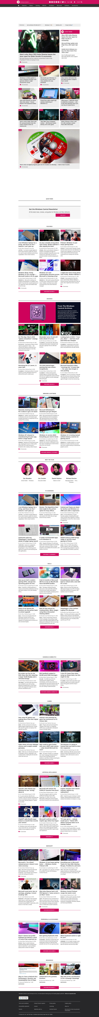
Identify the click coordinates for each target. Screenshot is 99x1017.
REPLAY (44, 5)
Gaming (38, 5)
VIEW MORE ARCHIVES (49, 384)
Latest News (68, 31)
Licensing (52, 1006)
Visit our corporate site (70, 993)
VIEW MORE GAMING (49, 763)
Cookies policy (68, 1003)
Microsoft (59, 5)
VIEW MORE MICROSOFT (49, 910)
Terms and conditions (24, 1003)
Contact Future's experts (39, 1003)
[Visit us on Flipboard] (58, 2)
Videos (31, 5)
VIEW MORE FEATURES (49, 291)
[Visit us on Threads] (60, 2)
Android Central (53, 1009)
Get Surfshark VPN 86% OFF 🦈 (34, 25)
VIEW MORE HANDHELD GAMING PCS (49, 691)
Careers (36, 1006)
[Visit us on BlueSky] (63, 2)
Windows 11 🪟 (48, 25)
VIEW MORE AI (49, 836)
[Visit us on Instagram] (56, 2)
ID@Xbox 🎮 (58, 25)
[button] (79, 2)
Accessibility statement (24, 1006)
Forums (20, 1009)
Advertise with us (38, 1009)
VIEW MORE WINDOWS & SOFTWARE (49, 452)
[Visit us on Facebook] (50, 2)
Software (67, 5)
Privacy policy (53, 1003)
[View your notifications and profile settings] (74, 2)
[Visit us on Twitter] (52, 2)
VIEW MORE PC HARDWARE (49, 554)
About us (67, 1006)
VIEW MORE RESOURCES (49, 987)
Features (24, 5)
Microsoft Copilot (44, 776)
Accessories (75, 5)
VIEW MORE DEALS (49, 627)
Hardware (51, 5)
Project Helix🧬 (68, 25)
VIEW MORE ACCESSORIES (49, 951)
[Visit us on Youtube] (54, 2)
